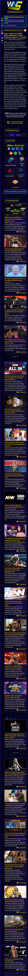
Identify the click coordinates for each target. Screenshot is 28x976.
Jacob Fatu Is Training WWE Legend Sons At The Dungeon (14, 667)
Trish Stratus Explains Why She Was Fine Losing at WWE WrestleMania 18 (14, 570)
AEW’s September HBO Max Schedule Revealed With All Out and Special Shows (14, 507)
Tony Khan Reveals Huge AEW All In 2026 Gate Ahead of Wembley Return (15, 311)
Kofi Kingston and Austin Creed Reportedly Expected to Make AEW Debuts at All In (15, 341)
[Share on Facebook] (17, 149)
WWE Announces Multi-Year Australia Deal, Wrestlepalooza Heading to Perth (14, 219)
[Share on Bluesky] (13, 149)
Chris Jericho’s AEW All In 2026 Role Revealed (14, 960)
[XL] (19, 30)
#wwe (12, 135)
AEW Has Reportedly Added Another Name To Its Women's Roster (14, 603)
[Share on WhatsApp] (15, 153)
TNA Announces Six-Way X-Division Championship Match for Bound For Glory (14, 411)
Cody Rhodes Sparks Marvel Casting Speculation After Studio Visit (14, 475)
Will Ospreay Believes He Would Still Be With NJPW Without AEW (14, 900)
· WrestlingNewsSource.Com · (15, 11)
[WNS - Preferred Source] (15, 122)
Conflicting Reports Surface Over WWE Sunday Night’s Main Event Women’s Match (14, 735)
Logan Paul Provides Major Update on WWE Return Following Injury (15, 804)
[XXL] (21, 30)
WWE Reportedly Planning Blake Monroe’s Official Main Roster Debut (15, 773)
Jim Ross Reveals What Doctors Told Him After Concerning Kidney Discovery (15, 444)
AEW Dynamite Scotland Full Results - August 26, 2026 (13, 696)
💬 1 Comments (21, 551)
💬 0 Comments (21, 231)
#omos (18, 135)
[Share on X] (20, 153)
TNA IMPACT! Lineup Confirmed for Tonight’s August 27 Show (15, 539)
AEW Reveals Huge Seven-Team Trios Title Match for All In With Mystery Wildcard (14, 377)
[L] (17, 30)
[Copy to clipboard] (9, 149)
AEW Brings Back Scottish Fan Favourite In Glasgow (14, 930)
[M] (15, 30)
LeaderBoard (15, 187)
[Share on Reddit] (11, 153)
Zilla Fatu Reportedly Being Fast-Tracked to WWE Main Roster (14, 249)
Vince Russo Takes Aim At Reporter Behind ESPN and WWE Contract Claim (15, 835)
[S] (13, 30)
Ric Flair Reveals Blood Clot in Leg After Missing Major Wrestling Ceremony (15, 280)
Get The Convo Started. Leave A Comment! (15, 191)
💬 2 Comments (21, 847)
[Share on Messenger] (22, 149)
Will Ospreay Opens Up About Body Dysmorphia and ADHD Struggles (15, 633)
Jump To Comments (10, 165)
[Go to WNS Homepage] (15, 6)
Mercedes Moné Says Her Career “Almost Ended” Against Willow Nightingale (14, 866)
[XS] (11, 30)
